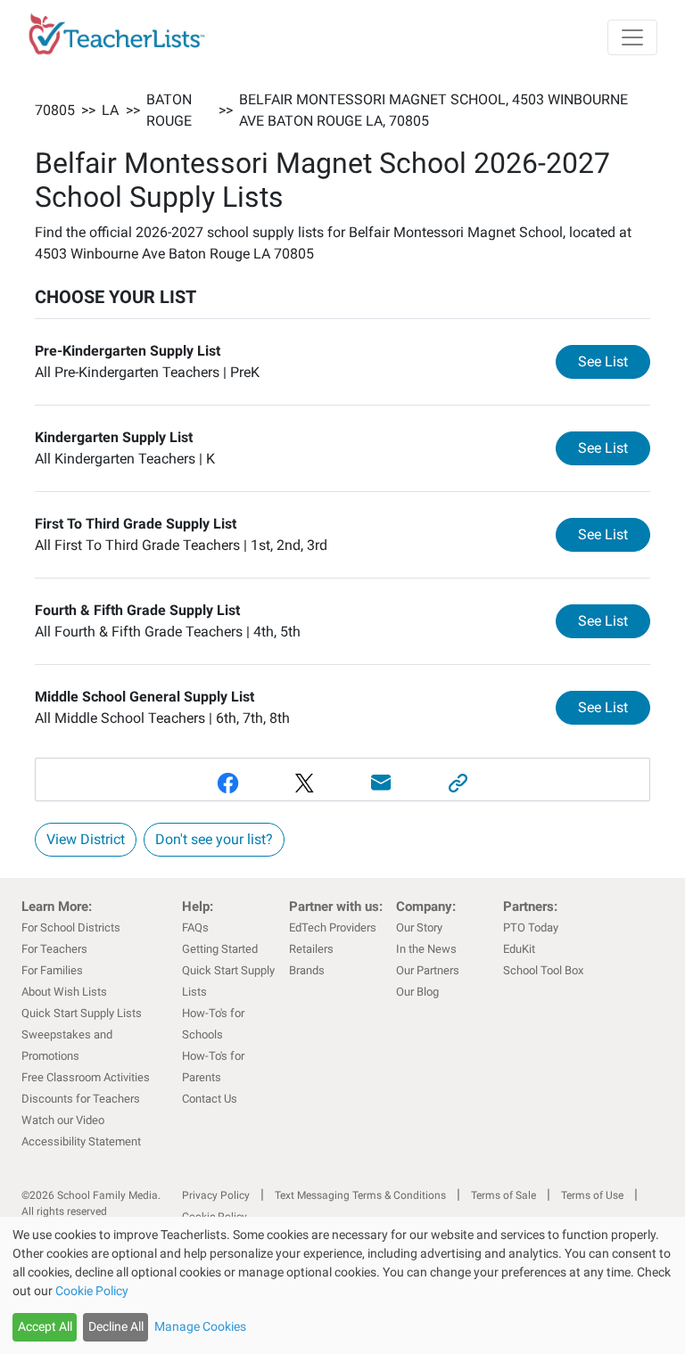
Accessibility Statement (81, 1141)
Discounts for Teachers (80, 1098)
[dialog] (342, 1285)
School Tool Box (543, 970)
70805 (55, 110)
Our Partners (427, 970)
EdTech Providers (332, 927)
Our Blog (417, 991)
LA (110, 110)
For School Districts (70, 927)
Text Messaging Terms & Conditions (360, 1195)
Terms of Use (592, 1195)
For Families (52, 970)
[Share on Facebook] (227, 783)
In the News (426, 949)
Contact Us (209, 1098)
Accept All (45, 1326)
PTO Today (530, 927)
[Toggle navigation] (632, 37)
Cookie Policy (91, 1291)
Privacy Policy (216, 1195)
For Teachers (54, 949)
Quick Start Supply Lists (81, 1013)
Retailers (311, 949)
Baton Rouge (169, 110)
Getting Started (220, 949)
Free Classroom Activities (85, 1077)
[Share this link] (457, 783)
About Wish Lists (64, 991)
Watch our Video (62, 1120)
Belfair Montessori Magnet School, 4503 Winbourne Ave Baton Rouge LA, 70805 (433, 110)
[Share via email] (380, 783)
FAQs (195, 927)
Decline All (116, 1326)
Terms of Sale (503, 1195)
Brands (307, 970)
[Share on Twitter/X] (304, 783)
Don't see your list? (214, 839)
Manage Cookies (200, 1326)
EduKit (519, 949)
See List (614, 361)
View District (85, 839)
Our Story (419, 927)
